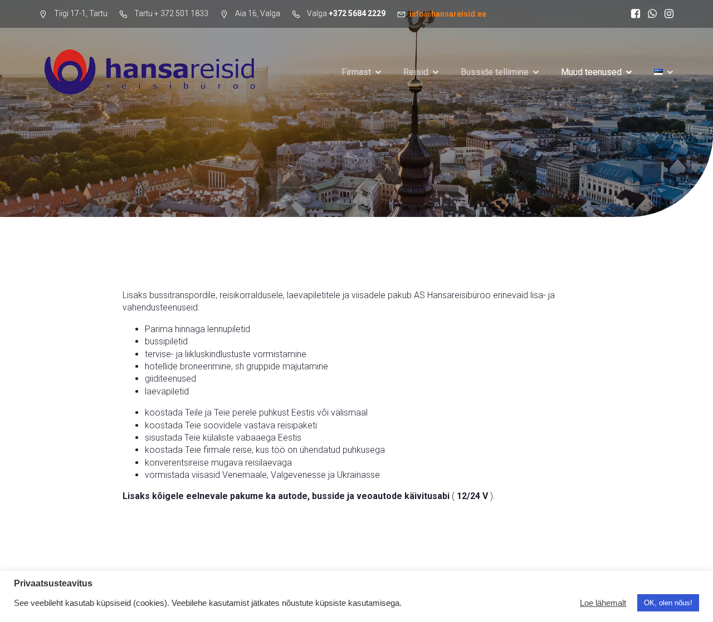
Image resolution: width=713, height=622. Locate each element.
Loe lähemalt (603, 603)
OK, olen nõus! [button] (668, 603)
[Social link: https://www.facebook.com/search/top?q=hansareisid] (632, 14)
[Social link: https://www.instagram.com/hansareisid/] (666, 14)
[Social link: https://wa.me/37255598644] (649, 14)
